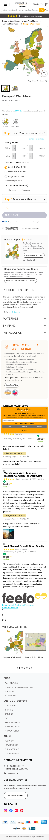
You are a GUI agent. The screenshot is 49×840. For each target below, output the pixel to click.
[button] (18, 668)
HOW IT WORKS (11, 745)
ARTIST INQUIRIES (12, 722)
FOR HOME (9, 691)
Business (24, 426)
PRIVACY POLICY (12, 731)
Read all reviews (10, 607)
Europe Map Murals (11, 24)
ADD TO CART (11, 215)
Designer (39, 426)
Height (7, 156)
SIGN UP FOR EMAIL (15, 795)
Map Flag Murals (31, 21)
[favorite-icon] (42, 4)
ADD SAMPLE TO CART (34, 255)
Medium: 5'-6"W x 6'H (17, 172)
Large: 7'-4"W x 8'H (16, 176)
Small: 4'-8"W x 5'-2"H (17, 167)
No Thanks (24, 430)
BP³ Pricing (18, 111)
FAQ (6, 718)
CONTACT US (12, 385)
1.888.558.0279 (12, 773)
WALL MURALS (11, 683)
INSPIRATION (10, 696)
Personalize (26, 190)
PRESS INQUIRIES (12, 727)
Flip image (12, 190)
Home (9, 426)
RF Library (15, 312)
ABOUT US (9, 741)
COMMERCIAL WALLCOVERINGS (19, 687)
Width (7, 148)
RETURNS (9, 714)
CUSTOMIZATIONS (12, 753)
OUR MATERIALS (12, 749)
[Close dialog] (46, 408)
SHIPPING (9, 710)
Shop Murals (15, 21)
